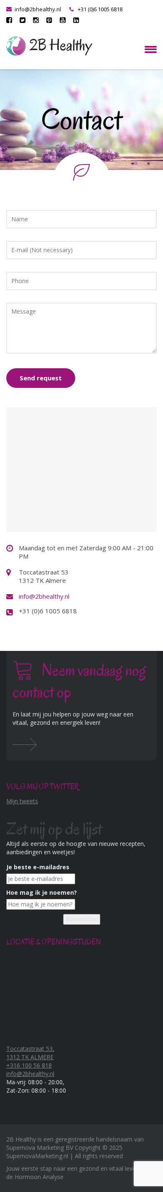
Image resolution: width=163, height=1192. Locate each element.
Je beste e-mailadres (37, 867)
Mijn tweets (22, 801)
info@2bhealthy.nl (38, 9)
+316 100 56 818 (29, 1065)
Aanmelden (81, 919)
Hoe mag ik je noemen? (41, 892)
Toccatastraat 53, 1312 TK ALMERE (30, 1053)
